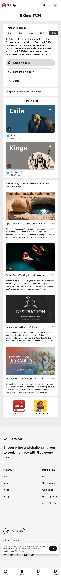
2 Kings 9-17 (19, 172)
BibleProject (15, 138)
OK (53, 548)
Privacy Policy (20, 551)
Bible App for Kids (40, 413)
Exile (15, 135)
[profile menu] (53, 5)
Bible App (19, 413)
